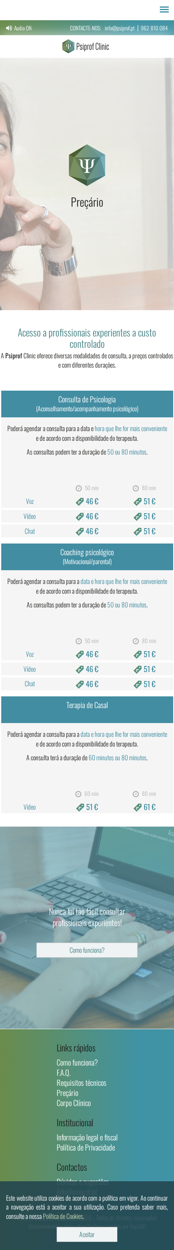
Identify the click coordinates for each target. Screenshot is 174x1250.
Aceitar (87, 1234)
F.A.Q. (63, 1072)
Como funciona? (87, 950)
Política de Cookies (63, 1216)
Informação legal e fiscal (87, 1137)
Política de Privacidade (86, 1147)
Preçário (67, 1092)
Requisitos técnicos (81, 1082)
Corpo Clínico (74, 1102)
